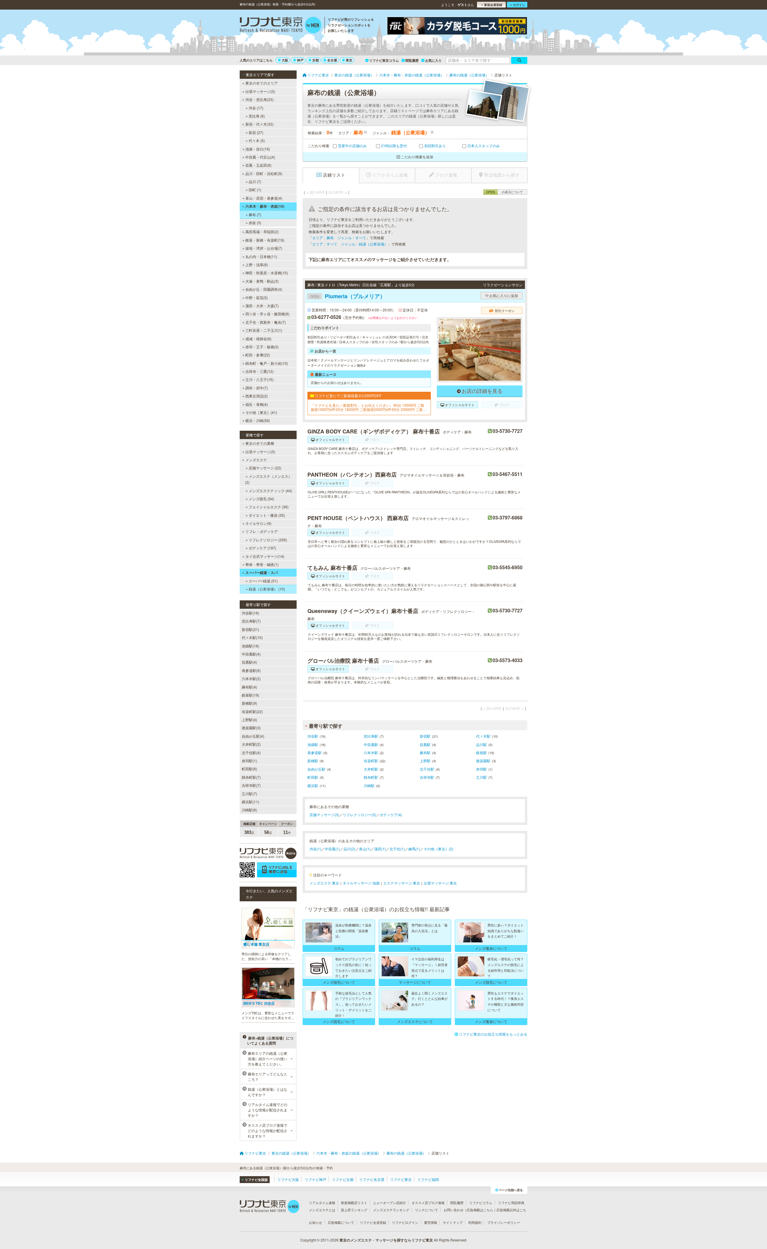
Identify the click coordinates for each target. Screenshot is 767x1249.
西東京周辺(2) (256, 395)
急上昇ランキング (354, 1209)
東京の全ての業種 (259, 443)
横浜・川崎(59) (257, 420)
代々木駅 (483, 736)
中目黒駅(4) (251, 653)
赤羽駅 (481, 769)
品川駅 (481, 744)
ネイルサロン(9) (258, 523)
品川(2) (349, 848)
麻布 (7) (255, 214)
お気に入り (433, 60)
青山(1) (365, 848)
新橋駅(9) (249, 703)
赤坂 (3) (255, 222)
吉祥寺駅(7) (251, 785)
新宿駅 (425, 736)
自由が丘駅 (316, 769)
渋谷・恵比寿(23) (259, 99)
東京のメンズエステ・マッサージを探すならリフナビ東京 (386, 1240)
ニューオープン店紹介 (389, 1202)
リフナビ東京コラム (384, 60)
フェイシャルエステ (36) (269, 506)
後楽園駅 (483, 760)
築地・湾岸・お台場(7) (263, 248)
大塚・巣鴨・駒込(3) (262, 281)
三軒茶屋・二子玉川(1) (263, 330)
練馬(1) (414, 848)
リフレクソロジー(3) (359, 814)
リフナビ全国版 (256, 1179)
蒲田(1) (380, 848)
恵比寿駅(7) (251, 620)
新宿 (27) (256, 132)
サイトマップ (453, 1222)
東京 (349, 60)
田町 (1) (255, 189)
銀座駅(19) (250, 694)
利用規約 (474, 1222)
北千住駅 (427, 769)
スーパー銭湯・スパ (261, 572)
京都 (315, 60)
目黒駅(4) (249, 662)
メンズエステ (256, 459)
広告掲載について (341, 1222)
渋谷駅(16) (250, 612)
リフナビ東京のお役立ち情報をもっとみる (493, 1033)
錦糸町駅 (371, 777)
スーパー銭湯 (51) (263, 580)
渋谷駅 (312, 736)
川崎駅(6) (249, 809)
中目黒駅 (371, 744)
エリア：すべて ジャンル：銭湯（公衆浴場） (350, 243)
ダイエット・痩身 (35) (267, 515)
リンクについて (426, 1209)
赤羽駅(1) (249, 760)
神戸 (300, 60)
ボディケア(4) (391, 814)
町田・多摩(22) (257, 354)
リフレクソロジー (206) (268, 539)
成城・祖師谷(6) (258, 338)
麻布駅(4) (249, 686)
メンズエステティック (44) (270, 490)
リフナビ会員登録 (373, 1222)
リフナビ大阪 (288, 1179)
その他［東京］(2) (438, 848)
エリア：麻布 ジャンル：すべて (339, 237)
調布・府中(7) (256, 387)
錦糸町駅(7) (251, 777)
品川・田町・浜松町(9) (263, 173)
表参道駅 (314, 752)
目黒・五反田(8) (258, 165)
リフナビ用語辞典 (511, 1202)
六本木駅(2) (251, 678)
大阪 (285, 60)
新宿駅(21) (250, 629)
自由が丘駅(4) (253, 736)
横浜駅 (312, 785)
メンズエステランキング (391, 1209)
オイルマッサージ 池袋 (361, 882)
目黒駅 (425, 744)
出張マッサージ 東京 (440, 882)
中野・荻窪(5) (256, 297)
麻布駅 (425, 752)
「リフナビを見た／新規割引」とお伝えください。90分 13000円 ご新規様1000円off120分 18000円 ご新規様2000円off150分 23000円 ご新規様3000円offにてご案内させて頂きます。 (368, 407)
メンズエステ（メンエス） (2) (268, 479)
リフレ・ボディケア (261, 531)
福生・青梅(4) (256, 404)
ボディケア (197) (262, 547)
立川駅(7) (249, 793)
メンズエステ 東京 (324, 882)
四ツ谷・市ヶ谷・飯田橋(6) (267, 313)
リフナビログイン (405, 1222)
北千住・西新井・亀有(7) (265, 322)
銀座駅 (481, 752)
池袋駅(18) (250, 645)
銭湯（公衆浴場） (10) (267, 588)
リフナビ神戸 (315, 1179)
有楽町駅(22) (252, 711)
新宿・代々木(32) (259, 123)
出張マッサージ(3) (260, 91)
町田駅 (312, 777)
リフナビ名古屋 (371, 1179)
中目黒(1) (332, 848)
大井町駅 (371, 769)
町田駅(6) (249, 768)
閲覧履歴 (412, 60)
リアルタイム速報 (322, 1202)
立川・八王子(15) (259, 379)
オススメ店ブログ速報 (428, 1202)
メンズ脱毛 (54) (261, 498)
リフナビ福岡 (428, 1179)
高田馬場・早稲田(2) (262, 231)
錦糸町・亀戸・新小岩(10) (266, 363)
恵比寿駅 (371, 736)
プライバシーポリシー (503, 1222)
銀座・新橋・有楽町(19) (264, 239)
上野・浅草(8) (256, 264)
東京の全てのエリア (261, 82)
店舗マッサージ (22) (265, 467)
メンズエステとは (322, 1209)
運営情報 (430, 1222)
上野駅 (425, 760)
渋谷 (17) (256, 107)
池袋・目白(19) (257, 148)
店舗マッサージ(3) (324, 814)
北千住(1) (397, 848)
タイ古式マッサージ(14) (264, 556)
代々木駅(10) (252, 637)
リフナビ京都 (343, 1179)
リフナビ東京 (401, 1179)
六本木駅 (371, 752)
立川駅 (481, 777)
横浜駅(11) (250, 801)
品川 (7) (255, 181)
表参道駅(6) (251, 670)
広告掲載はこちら (480, 1209)
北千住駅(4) (251, 752)
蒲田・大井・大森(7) (262, 305)
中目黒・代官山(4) (260, 156)
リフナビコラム (480, 1202)
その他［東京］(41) (261, 412)
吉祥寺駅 (427, 777)
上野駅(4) (249, 719)
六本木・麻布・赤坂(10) (264, 206)
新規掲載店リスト (354, 1202)
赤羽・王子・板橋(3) (262, 346)
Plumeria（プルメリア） (347, 296)
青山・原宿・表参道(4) (263, 198)
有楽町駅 (371, 760)
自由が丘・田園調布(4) (263, 289)
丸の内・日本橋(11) (261, 256)
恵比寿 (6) (257, 115)
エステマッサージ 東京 (401, 882)
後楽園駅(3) (251, 727)
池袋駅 (312, 744)
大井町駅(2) (251, 744)
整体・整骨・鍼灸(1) (262, 564)
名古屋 (332, 60)
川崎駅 (369, 785)
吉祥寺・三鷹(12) (259, 371)
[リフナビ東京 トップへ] (280, 26)
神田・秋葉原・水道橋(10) (266, 272)
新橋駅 (312, 760)
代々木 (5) (257, 140)
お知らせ (315, 1222)
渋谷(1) (315, 848)
